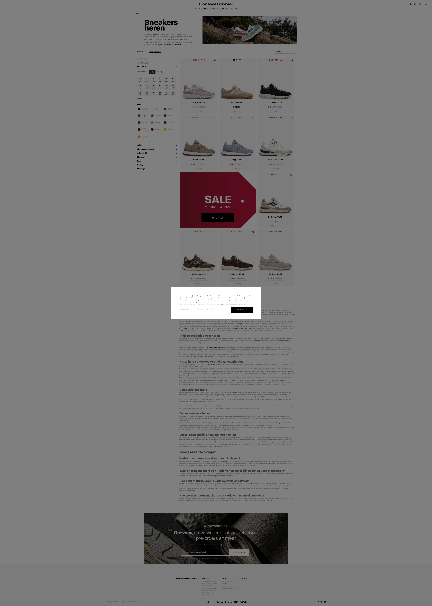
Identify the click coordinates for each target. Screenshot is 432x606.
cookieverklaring (240, 304)
